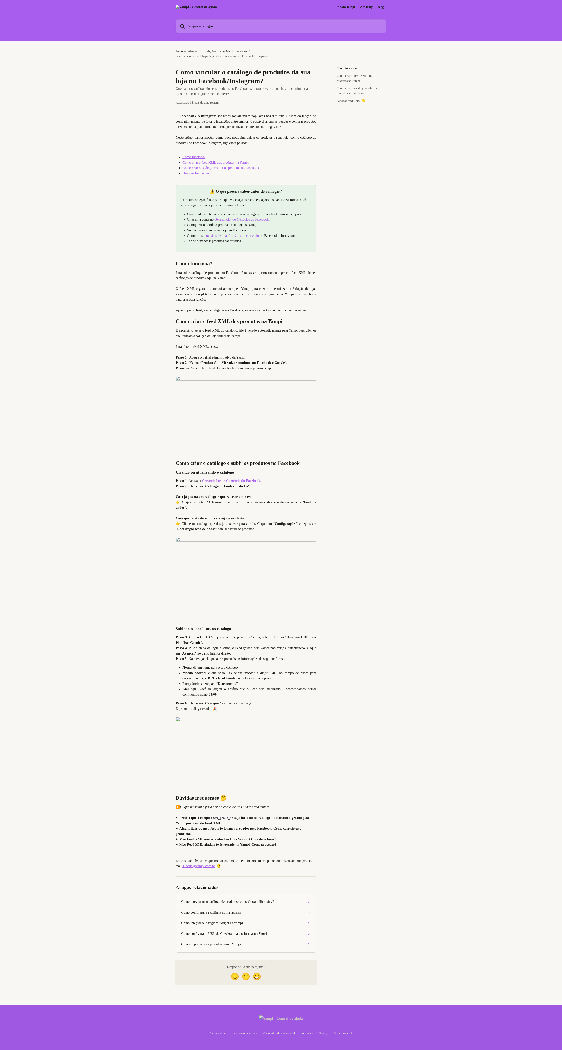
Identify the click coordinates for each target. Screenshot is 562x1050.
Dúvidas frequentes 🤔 (351, 100)
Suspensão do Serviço (314, 1033)
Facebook (241, 51)
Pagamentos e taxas (246, 1033)
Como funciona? (193, 157)
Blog (381, 7)
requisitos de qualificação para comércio (231, 235)
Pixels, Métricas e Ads (216, 51)
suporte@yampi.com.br (198, 866)
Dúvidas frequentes (195, 173)
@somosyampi (343, 1033)
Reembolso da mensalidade (279, 1033)
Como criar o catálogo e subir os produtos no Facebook (220, 168)
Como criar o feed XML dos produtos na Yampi (215, 162)
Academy (366, 7)
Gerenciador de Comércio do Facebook (231, 481)
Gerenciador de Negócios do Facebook (241, 219)
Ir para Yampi (345, 7)
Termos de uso (219, 1033)
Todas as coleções (186, 51)
